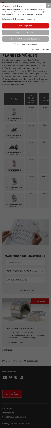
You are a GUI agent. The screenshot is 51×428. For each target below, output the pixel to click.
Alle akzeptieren (25, 26)
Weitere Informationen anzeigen (25, 44)
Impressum (45, 49)
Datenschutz (34, 49)
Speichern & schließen (25, 32)
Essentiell (8, 19)
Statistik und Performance (25, 19)
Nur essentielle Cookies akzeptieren (25, 39)
